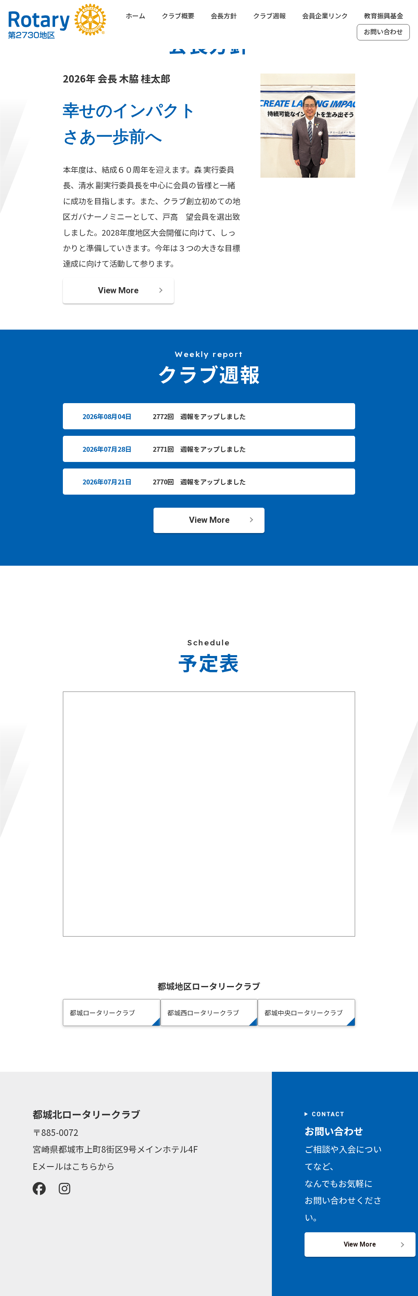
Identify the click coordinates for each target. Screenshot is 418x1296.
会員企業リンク (325, 16)
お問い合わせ (383, 32)
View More (118, 290)
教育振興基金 (383, 16)
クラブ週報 (269, 16)
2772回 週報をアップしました (199, 416)
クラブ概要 (178, 16)
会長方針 (224, 16)
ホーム (135, 16)
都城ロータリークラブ (102, 1012)
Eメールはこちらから (74, 1166)
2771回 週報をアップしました (199, 449)
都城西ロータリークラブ (203, 1012)
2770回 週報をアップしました (199, 481)
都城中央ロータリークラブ (304, 1012)
